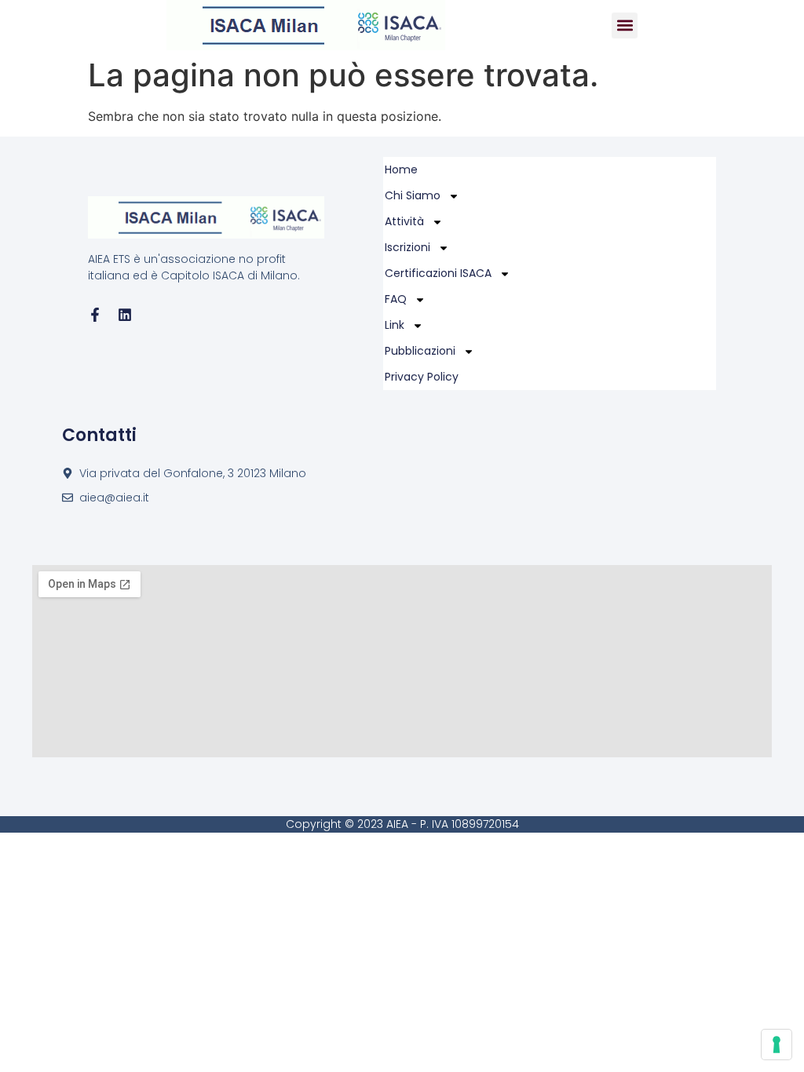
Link (394, 325)
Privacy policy (422, 377)
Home (401, 169)
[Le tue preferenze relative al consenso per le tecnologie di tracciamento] (776, 1044)
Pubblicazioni (420, 351)
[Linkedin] (125, 315)
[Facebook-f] (95, 315)
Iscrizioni (407, 247)
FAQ (396, 299)
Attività (404, 221)
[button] (625, 25)
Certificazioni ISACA (438, 273)
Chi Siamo (412, 195)
